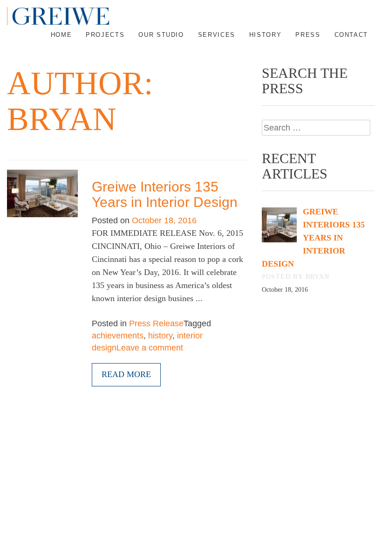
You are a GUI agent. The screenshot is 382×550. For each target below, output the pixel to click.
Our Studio (161, 34)
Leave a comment (149, 347)
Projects (105, 34)
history (160, 335)
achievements (117, 335)
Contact (351, 34)
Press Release (156, 323)
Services (216, 34)
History (265, 34)
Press (307, 34)
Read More (126, 374)
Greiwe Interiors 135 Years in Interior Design (165, 194)
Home (61, 34)
